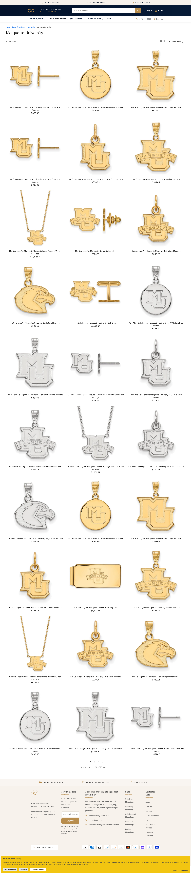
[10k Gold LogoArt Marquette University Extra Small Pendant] (95, 645)
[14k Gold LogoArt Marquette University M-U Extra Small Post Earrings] (35, 148)
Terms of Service (152, 816)
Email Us (159, 19)
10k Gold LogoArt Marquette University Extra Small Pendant (95, 677)
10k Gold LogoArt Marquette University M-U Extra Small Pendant (35, 608)
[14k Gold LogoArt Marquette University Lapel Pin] (95, 219)
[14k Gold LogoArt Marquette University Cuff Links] (95, 291)
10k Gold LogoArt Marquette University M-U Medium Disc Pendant (95, 538)
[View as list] (164, 41)
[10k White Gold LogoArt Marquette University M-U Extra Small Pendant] (156, 363)
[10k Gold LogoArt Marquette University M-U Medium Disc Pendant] (95, 507)
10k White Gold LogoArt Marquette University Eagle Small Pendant (35, 538)
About (148, 802)
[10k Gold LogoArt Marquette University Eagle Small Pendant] (156, 645)
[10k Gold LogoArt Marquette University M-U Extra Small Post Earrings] (35, 76)
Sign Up (70, 821)
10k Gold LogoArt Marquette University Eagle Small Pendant (156, 677)
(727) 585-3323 (145, 19)
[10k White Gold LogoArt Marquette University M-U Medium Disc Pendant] (156, 291)
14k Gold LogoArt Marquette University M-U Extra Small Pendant (95, 179)
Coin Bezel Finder (58, 19)
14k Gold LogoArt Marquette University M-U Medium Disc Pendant (95, 107)
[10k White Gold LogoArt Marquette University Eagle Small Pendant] (35, 507)
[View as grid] (161, 41)
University (31, 27)
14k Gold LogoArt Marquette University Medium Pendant (156, 179)
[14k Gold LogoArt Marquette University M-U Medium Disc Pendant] (95, 76)
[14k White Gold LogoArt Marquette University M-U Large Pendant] (95, 717)
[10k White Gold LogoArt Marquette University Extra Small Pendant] (156, 435)
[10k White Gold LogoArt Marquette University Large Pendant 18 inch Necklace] (95, 435)
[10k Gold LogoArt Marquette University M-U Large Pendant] (156, 507)
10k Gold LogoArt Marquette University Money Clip (95, 608)
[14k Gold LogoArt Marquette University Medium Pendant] (156, 148)
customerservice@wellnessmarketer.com (104, 825)
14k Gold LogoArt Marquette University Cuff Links (95, 323)
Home (8, 27)
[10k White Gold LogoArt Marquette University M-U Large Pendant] (35, 363)
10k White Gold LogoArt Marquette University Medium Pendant (35, 467)
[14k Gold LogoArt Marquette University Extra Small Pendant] (156, 219)
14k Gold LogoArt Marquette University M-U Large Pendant (156, 107)
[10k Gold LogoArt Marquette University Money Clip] (95, 576)
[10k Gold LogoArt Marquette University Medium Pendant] (156, 576)
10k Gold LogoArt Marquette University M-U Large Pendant (156, 538)
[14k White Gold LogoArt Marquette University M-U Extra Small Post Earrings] (156, 717)
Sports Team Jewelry (19, 27)
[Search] (138, 10)
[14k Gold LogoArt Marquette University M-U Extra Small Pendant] (95, 148)
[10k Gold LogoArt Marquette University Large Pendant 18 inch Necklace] (35, 645)
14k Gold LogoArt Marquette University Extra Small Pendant (156, 251)
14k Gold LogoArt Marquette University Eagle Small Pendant (35, 323)
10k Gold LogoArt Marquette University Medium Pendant (156, 608)
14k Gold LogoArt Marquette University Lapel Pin (95, 251)
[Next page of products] (102, 762)
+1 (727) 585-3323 (96, 820)
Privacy (148, 820)
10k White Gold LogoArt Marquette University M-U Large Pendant (35, 395)
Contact (149, 807)
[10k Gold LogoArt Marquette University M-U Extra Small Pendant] (35, 576)
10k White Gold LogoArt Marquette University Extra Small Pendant (156, 467)
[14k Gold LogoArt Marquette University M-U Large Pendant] (156, 76)
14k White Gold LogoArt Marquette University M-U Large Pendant (95, 749)
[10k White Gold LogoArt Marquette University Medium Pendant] (35, 435)
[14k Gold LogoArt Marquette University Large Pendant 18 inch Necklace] (35, 219)
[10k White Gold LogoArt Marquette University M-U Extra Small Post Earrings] (95, 363)
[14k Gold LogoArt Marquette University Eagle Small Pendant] (35, 291)
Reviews (149, 811)
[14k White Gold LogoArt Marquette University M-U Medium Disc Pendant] (35, 717)
